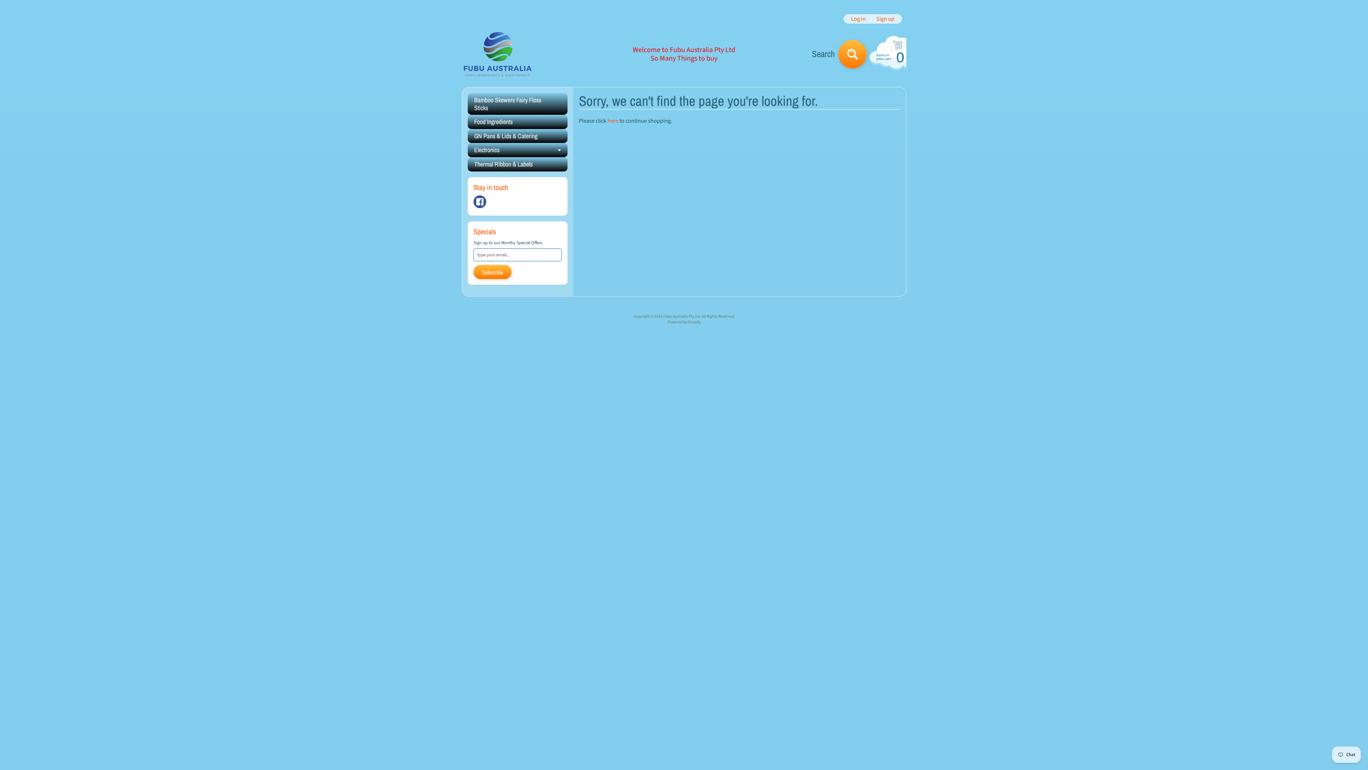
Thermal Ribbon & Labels (503, 164)
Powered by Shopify (684, 322)
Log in (858, 19)
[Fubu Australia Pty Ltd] (497, 54)
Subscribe (492, 272)
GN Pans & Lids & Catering (506, 136)
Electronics (521, 151)
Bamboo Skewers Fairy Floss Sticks (507, 104)
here (612, 121)
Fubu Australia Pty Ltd (681, 316)
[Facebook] (479, 201)
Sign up (885, 19)
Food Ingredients (493, 121)
